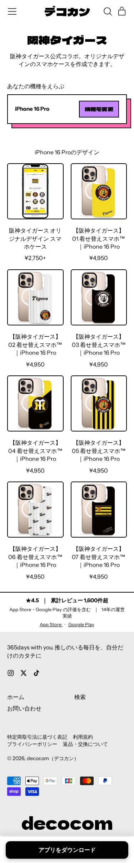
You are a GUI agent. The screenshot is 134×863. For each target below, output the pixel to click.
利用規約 (83, 737)
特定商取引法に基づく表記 (37, 737)
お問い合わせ (24, 708)
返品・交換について (85, 744)
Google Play (81, 624)
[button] (108, 11)
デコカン (67, 11)
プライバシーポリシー (32, 744)
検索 (80, 696)
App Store (51, 624)
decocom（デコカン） (53, 758)
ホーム (15, 696)
